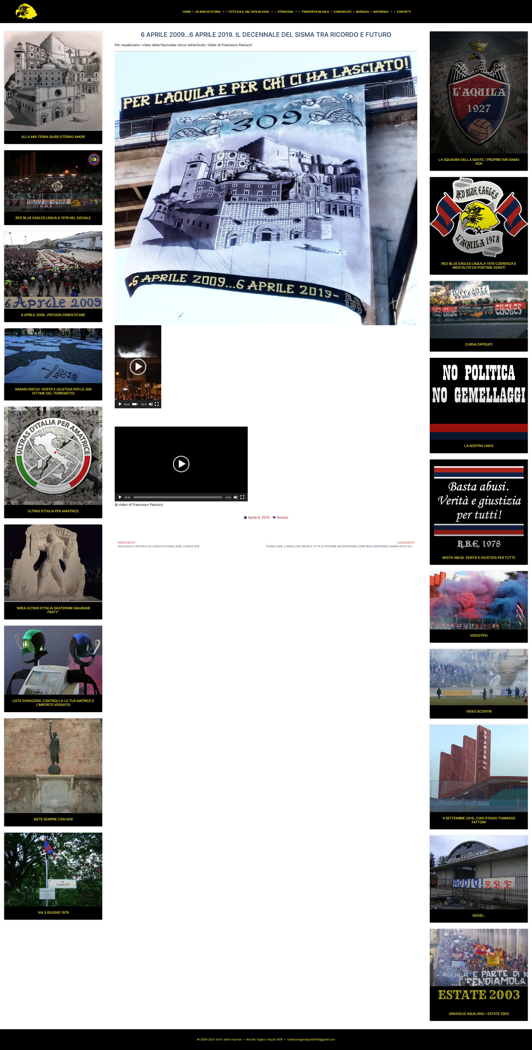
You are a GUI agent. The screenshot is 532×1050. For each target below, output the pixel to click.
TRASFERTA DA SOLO (315, 11)
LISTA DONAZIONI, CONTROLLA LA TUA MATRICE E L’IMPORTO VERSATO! (53, 703)
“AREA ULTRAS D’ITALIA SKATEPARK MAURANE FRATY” (53, 610)
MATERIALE (380, 11)
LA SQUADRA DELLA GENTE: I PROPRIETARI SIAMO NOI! (478, 162)
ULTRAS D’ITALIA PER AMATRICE (53, 511)
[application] (138, 366)
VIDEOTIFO (479, 635)
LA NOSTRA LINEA (478, 446)
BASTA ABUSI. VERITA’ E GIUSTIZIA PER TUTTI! (478, 557)
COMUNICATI (343, 11)
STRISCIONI (285, 11)
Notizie (282, 517)
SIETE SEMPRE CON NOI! (53, 819)
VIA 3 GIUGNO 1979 (53, 912)
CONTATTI (404, 11)
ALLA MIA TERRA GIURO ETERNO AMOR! (53, 137)
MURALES (362, 11)
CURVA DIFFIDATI (479, 344)
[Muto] (151, 404)
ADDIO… (478, 915)
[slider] (135, 404)
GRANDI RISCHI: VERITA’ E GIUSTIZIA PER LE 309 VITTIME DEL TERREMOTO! (53, 391)
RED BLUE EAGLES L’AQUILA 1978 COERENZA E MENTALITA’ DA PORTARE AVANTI (478, 265)
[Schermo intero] (157, 404)
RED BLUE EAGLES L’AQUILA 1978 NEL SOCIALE (53, 218)
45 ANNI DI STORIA (207, 11)
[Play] (120, 404)
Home (187, 11)
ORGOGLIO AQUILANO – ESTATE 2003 (479, 1014)
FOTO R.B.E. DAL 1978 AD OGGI (249, 11)
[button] (138, 366)
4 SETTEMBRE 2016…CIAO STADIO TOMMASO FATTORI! (479, 820)
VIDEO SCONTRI (479, 711)
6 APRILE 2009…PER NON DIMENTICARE (53, 315)
